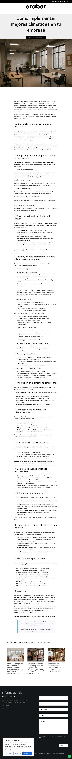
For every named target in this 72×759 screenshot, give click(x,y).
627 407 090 (65, 1)
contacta (40, 629)
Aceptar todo (27, 753)
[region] (18, 747)
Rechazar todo (18, 753)
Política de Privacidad (58, 753)
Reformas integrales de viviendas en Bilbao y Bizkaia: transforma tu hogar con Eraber (15, 668)
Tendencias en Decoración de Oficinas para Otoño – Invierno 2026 (56, 667)
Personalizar (9, 753)
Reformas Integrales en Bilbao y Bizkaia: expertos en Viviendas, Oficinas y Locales (35, 668)
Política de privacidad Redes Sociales (42, 753)
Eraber (47, 622)
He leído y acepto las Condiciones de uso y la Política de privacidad (53, 737)
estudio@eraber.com (56, 1)
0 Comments (16, 673)
